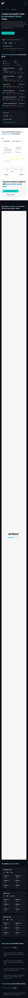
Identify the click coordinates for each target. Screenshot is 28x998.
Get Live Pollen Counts (9, 122)
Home (3, 9)
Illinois (7, 9)
